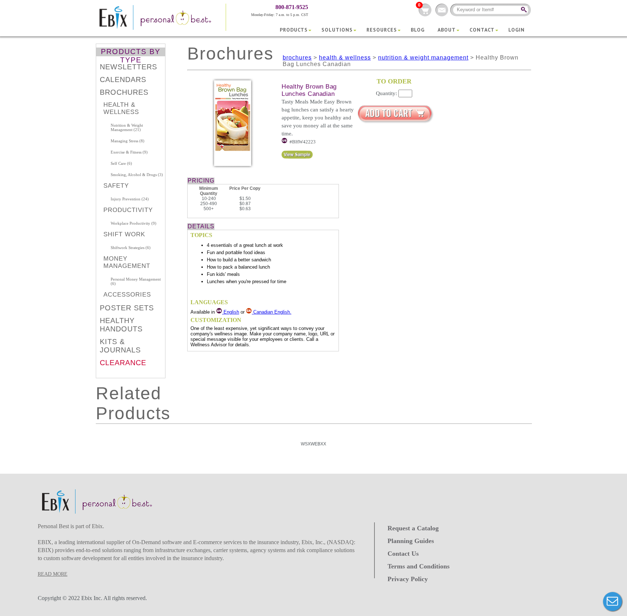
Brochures (124, 92)
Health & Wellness (121, 108)
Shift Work (124, 234)
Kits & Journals (120, 346)
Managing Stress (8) (127, 141)
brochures (297, 57)
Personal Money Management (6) (136, 281)
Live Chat (612, 601)
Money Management (126, 262)
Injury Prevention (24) (130, 199)
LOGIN (516, 29)
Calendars (123, 79)
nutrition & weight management (423, 57)
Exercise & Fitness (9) (129, 152)
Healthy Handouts (121, 325)
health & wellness (345, 57)
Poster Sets (127, 308)
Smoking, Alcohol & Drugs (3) (137, 174)
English (230, 312)
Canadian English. (272, 312)
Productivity (128, 210)
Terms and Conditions (419, 566)
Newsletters (128, 67)
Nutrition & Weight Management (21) (127, 127)
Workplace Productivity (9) (133, 223)
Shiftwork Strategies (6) (131, 247)
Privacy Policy (408, 579)
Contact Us (403, 553)
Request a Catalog (413, 528)
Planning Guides (411, 540)
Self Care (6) (121, 163)
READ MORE (52, 574)
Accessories (127, 294)
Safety (116, 185)
